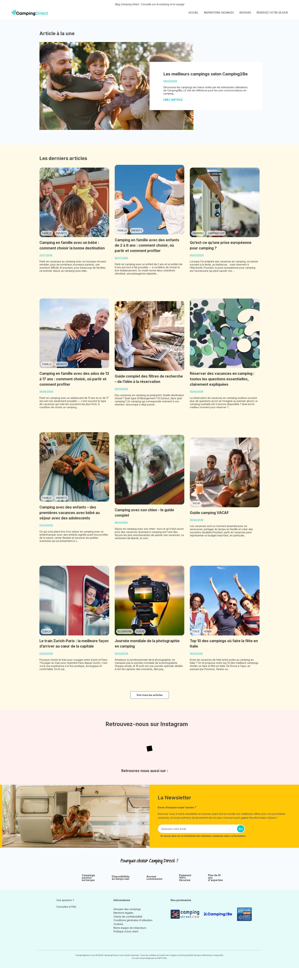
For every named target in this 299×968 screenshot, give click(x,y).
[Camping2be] (219, 914)
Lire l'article (173, 99)
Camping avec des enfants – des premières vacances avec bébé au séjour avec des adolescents (69, 512)
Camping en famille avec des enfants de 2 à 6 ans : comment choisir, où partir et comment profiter (147, 245)
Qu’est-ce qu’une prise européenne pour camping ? (220, 245)
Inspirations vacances (219, 12)
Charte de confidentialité (128, 916)
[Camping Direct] (30, 13)
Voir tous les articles (150, 695)
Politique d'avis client (126, 931)
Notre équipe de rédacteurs (130, 927)
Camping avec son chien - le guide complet (144, 512)
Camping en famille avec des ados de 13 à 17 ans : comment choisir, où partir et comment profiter (74, 379)
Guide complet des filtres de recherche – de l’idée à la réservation (149, 379)
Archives (245, 12)
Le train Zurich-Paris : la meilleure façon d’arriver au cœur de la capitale (73, 643)
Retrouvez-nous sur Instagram (147, 724)
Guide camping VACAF (209, 513)
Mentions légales (123, 912)
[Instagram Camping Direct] (59, 914)
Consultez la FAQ (66, 906)
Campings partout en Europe (88, 878)
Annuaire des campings (127, 909)
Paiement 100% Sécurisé (185, 878)
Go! (240, 828)
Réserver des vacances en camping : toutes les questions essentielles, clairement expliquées (222, 379)
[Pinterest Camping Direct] (63, 914)
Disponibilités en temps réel (121, 877)
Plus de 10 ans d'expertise (215, 878)
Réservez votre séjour (272, 12)
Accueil (193, 12)
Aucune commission (154, 877)
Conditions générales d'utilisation (133, 920)
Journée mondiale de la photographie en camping (147, 643)
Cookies (118, 924)
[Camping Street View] (186, 914)
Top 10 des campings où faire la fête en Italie (224, 643)
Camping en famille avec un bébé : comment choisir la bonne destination (72, 245)
